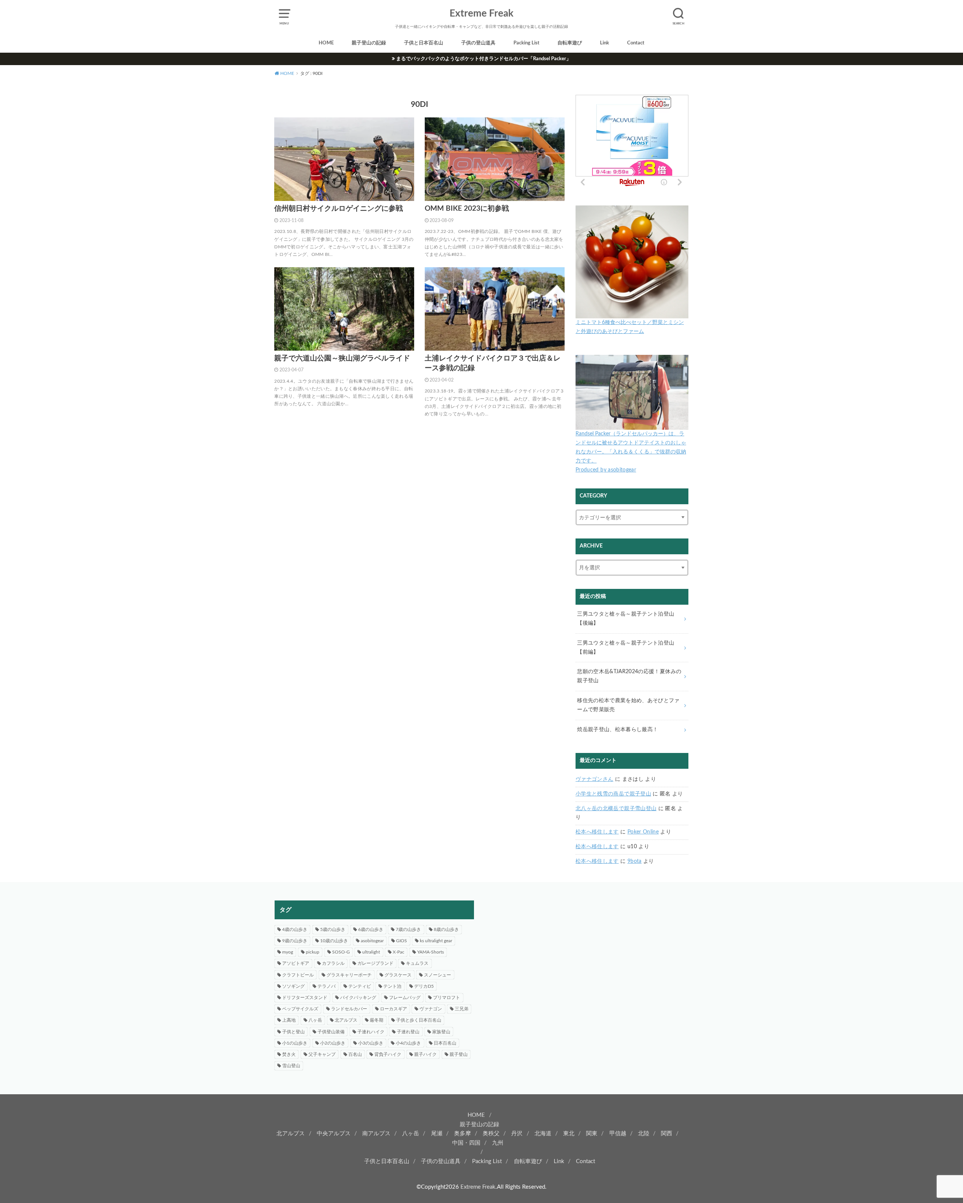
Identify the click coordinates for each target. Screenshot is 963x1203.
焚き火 (289, 1054)
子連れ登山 (408, 1032)
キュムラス (417, 963)
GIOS (401, 940)
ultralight (371, 952)
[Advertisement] (588, 953)
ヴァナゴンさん (594, 779)
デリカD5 (424, 986)
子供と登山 (293, 1032)
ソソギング (293, 986)
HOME (326, 43)
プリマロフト (446, 997)
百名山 (355, 1054)
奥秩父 (491, 1133)
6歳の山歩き (370, 929)
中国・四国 (466, 1143)
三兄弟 (461, 1009)
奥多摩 (462, 1133)
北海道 (543, 1133)
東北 (568, 1133)
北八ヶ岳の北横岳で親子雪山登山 (616, 808)
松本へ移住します (597, 832)
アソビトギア (295, 963)
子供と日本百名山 (423, 43)
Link (604, 43)
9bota (634, 861)
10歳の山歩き (334, 940)
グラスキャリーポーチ (349, 975)
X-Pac (398, 952)
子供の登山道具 (478, 43)
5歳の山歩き (332, 929)
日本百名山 (445, 1043)
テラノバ (326, 986)
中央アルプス (334, 1133)
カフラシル (333, 963)
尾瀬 (436, 1133)
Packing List (526, 43)
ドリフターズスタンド (304, 997)
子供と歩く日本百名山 (418, 1020)
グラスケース (398, 975)
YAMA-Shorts (430, 952)
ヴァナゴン (430, 1009)
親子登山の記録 (369, 43)
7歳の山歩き (408, 929)
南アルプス (376, 1133)
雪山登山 (291, 1065)
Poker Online (643, 832)
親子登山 (459, 1054)
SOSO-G (341, 952)
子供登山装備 (331, 1032)
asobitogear (372, 940)
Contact (635, 43)
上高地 (289, 1020)
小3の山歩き (370, 1043)
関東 (591, 1133)
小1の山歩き (294, 1043)
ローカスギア (393, 1009)
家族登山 (441, 1032)
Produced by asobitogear (606, 470)
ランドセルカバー (349, 1009)
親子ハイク (425, 1054)
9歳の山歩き (294, 940)
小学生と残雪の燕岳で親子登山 (613, 794)
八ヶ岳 (315, 1020)
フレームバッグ (405, 997)
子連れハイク (370, 1032)
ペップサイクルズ (300, 1009)
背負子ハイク (387, 1054)
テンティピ (359, 986)
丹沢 (517, 1133)
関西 (666, 1133)
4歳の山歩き (294, 929)
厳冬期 (376, 1020)
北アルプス (346, 1020)
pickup (312, 952)
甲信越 (617, 1133)
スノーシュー (437, 975)
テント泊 (392, 986)
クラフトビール (298, 975)
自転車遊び (569, 43)
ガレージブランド (375, 963)
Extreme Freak (481, 13)
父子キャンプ (322, 1054)
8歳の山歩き (446, 929)
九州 (497, 1143)
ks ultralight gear (436, 940)
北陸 (643, 1133)
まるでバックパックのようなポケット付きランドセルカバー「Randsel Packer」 (483, 58)
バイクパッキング (358, 997)
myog (287, 952)
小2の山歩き (332, 1043)
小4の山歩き (408, 1043)
